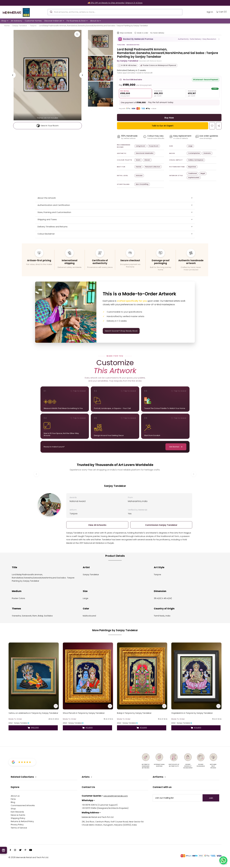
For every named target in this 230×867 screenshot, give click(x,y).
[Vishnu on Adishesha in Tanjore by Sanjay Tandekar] (34, 675)
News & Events (18, 815)
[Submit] (51, 12)
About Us (94, 20)
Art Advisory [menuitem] (16, 20)
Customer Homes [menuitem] (33, 20)
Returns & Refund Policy (22, 821)
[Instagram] (15, 850)
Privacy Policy (17, 824)
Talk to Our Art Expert (162, 125)
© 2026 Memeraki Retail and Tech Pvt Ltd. (29, 857)
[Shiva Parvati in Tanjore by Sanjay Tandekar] (88, 675)
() (223, 11)
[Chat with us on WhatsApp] (223, 860)
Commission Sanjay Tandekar (161, 525)
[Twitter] (20, 850)
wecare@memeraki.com (115, 795)
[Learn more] (135, 33)
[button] (169, 39)
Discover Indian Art (53, 20)
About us (15, 795)
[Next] (82, 75)
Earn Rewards (17, 811)
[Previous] (13, 75)
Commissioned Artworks (23, 805)
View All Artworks (97, 525)
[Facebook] (10, 850)
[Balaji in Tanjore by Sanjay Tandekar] (142, 675)
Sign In (210, 12)
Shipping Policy (18, 818)
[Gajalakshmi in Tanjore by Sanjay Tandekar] (196, 675)
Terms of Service (19, 827)
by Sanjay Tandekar (127, 60)
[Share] (218, 125)
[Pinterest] (25, 850)
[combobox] (115, 12)
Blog (13, 802)
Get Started (174, 447)
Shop (3, 20)
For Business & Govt (76, 20)
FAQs (13, 799)
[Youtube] (30, 850)
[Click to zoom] (77, 34)
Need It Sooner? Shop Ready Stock (121, 331)
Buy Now (169, 117)
